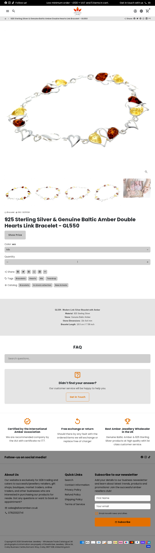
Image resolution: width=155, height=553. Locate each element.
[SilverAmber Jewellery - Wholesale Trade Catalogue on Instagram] (9, 3)
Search (69, 480)
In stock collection (42, 285)
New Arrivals (61, 285)
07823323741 (14, 513)
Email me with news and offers (113, 513)
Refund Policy (73, 494)
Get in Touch (77, 397)
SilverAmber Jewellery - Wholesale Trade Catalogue (45, 541)
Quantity (10, 256)
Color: (10, 244)
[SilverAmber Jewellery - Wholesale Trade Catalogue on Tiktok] (13, 3)
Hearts (32, 278)
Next (146, 103)
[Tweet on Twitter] (137, 18)
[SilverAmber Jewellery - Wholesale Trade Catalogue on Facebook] (6, 3)
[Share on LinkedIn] (146, 18)
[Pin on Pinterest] (140, 18)
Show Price (15, 235)
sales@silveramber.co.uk (21, 508)
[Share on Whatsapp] (143, 18)
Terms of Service (75, 504)
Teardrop (51, 278)
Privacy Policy (73, 489)
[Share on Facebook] (134, 18)
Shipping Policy (73, 499)
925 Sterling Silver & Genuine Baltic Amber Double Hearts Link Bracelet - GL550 (49, 18)
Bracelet (9, 212)
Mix (41, 278)
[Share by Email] (149, 18)
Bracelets (20, 278)
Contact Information (77, 485)
